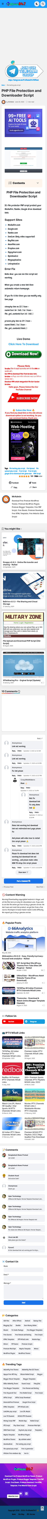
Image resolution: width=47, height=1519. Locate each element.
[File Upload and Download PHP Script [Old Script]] (23, 625)
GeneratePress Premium (11, 1402)
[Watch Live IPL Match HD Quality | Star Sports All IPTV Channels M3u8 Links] (12, 1095)
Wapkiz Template (25, 1349)
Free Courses (8, 1335)
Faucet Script (26, 1383)
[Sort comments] (40, 738)
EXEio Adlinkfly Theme (11, 1383)
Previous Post (8, 887)
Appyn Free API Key (10, 1374)
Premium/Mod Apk (10, 1349)
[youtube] (20, 1494)
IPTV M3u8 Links (23, 1339)
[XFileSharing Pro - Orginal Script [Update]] (23, 665)
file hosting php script (14, 85)
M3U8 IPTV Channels (24, 1416)
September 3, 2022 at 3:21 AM (32, 751)
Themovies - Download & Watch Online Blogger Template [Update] (31, 1000)
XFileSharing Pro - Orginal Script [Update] (21, 680)
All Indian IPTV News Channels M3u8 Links (11, 1133)
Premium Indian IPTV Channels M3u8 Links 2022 (34, 1053)
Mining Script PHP (9, 1421)
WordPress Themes (24, 1353)
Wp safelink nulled (25, 1439)
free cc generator (27, 1449)
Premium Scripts (27, 1344)
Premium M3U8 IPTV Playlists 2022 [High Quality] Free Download (35, 1134)
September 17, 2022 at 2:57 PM (33, 776)
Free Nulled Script (26, 1393)
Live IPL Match (25, 1411)
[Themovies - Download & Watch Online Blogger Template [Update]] (8, 1000)
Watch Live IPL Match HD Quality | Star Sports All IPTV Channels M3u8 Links (11, 1107)
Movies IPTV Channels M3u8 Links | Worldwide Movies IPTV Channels (34, 1107)
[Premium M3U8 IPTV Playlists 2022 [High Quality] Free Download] (35, 1123)
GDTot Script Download (22, 1397)
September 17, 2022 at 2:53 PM (33, 763)
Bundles (18, 1325)
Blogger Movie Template (12, 1379)
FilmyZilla (37, 1383)
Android (27, 1321)
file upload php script (11, 1449)
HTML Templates (9, 1339)
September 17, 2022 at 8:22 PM (33, 846)
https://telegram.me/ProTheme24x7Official (23, 80)
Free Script (23, 471)
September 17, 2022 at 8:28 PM (35, 816)
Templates (38, 1430)
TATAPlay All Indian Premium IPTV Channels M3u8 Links (29, 989)
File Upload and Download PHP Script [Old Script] (21, 642)
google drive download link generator (18, 473)
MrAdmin (16, 496)
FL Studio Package (17, 1330)
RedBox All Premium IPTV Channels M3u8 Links (11, 1079)
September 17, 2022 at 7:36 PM (30, 791)
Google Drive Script (29, 1402)
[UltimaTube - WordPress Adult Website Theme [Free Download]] (8, 978)
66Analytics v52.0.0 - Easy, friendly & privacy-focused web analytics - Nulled (23, 957)
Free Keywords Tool (10, 1393)
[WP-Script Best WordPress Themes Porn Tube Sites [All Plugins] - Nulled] (8, 965)
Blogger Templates (29, 1379)
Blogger (40, 1374)
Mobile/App (36, 1339)
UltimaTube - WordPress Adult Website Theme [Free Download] (30, 977)
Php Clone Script (19, 1425)
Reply (13, 751)
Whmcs (36, 1349)
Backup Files (37, 1321)
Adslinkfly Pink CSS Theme (30, 1370)
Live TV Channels (9, 1416)
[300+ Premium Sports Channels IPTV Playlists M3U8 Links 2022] (35, 1068)
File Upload (31, 468)
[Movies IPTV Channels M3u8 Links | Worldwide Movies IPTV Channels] (35, 1095)
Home (3, 85)
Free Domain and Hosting (23, 1335)
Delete (19, 751)
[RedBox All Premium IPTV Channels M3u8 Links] (12, 1068)
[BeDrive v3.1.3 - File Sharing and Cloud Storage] (23, 586)
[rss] (26, 1494)
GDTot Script (8, 1397)
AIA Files (6, 1321)
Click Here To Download (23, 344)
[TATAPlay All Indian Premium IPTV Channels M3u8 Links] (8, 990)
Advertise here (13, 1496)
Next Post (39, 887)
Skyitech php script (25, 1430)
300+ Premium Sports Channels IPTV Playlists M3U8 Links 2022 (35, 1079)
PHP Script (37, 473)
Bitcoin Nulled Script (27, 1374)
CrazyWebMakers (28, 780)
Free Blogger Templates (34, 1330)
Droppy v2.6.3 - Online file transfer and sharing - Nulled (20, 563)
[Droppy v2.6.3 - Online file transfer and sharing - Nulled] (23, 547)
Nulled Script (34, 1421)
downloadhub (8, 1444)
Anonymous (17, 743)
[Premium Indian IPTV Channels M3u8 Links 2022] (35, 1042)
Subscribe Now (23, 410)
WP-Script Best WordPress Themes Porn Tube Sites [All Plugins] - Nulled (29, 965)
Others (6, 1344)
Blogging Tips (8, 1325)
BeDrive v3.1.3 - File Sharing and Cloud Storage (20, 602)
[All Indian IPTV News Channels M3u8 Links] (12, 1123)
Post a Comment (22, 881)
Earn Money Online (30, 1325)
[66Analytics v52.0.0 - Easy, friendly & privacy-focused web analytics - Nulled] (23, 938)
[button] (3, 4)
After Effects (17, 1321)
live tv (26, 1453)
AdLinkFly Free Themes (11, 1370)
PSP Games (14, 1344)
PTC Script (7, 1425)
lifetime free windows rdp (12, 1453)
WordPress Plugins (9, 1353)
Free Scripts (32, 471)
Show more (22, 872)
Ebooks (6, 1330)
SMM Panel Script (9, 1430)
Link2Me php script (10, 1411)
